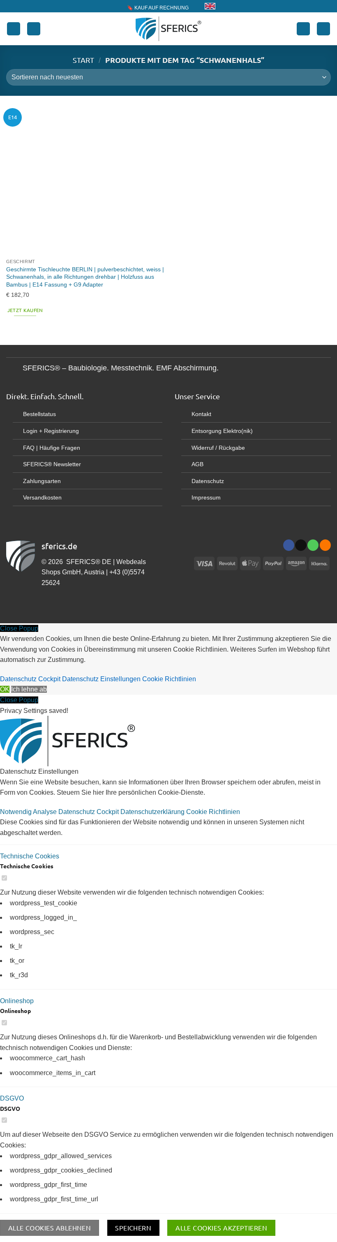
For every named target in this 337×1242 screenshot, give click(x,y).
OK (4, 689)
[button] (13, 29)
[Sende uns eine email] (300, 545)
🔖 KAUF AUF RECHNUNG (158, 8)
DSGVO (12, 1098)
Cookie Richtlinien (169, 678)
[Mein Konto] (303, 29)
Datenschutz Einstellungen (101, 678)
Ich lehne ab (29, 689)
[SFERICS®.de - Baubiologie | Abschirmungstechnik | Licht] (168, 28)
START (83, 60)
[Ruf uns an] (313, 545)
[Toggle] (14, 369)
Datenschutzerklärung (153, 811)
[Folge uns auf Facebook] (288, 545)
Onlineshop (17, 1000)
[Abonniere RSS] (325, 545)
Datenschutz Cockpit (30, 678)
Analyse (45, 811)
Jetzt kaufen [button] (25, 310)
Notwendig (16, 811)
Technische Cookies (29, 856)
